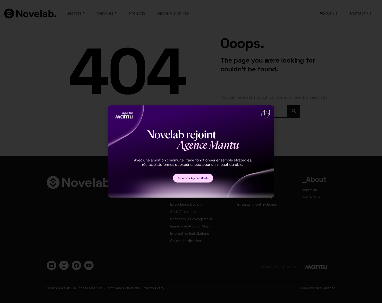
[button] (267, 113)
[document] (191, 151)
